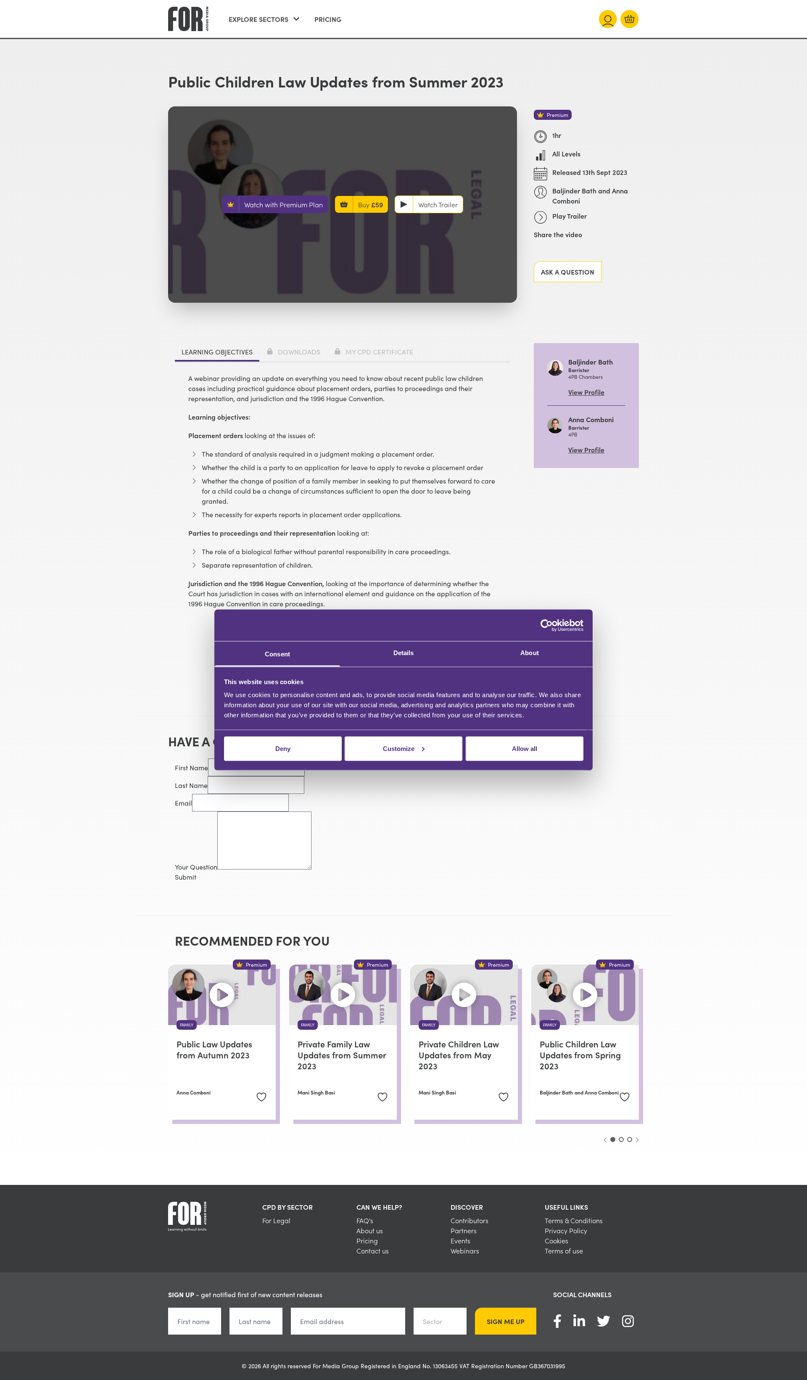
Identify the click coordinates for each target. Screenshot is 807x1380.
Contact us (372, 1250)
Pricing (327, 19)
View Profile (586, 392)
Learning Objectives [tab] (217, 351)
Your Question (196, 866)
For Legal (276, 1220)
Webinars (465, 1250)
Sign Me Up (506, 1321)
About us (369, 1230)
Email (183, 802)
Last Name (191, 785)
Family (186, 1025)
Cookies (556, 1240)
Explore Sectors (258, 19)
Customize (398, 748)
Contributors (469, 1220)
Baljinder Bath (556, 1092)
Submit (185, 876)
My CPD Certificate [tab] (379, 351)
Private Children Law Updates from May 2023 (459, 1054)
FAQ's (364, 1220)
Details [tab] (403, 652)
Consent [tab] (277, 654)
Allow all (524, 748)
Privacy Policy (566, 1230)
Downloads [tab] (299, 351)
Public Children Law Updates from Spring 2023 (580, 1054)
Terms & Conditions (574, 1220)
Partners (464, 1230)
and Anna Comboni (597, 1092)
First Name (191, 767)
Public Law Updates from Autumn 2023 (214, 1049)
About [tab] (529, 652)
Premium (557, 114)
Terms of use (564, 1250)
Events (460, 1240)
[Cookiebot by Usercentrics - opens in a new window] (546, 625)
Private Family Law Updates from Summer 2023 (342, 1054)
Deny (282, 748)
